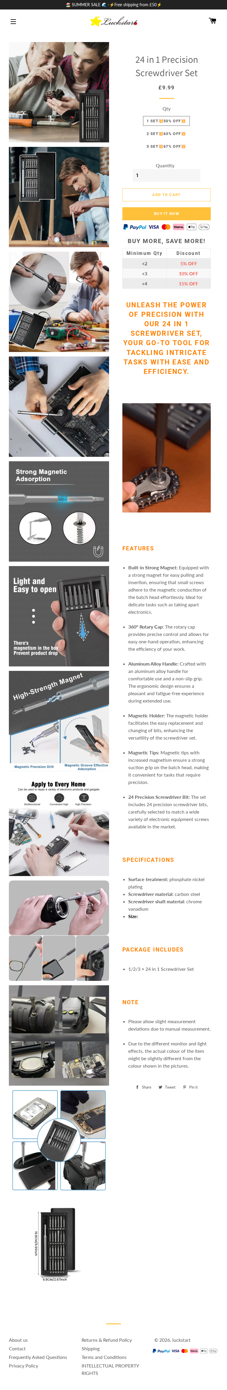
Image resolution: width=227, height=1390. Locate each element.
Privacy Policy (23, 1365)
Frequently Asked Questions (38, 1357)
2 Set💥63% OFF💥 (166, 133)
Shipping (91, 1348)
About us (18, 1340)
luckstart (181, 1340)
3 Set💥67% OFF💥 (166, 146)
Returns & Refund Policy (107, 1340)
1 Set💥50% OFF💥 (166, 121)
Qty (167, 108)
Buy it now (166, 213)
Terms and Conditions (104, 1357)
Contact (17, 1348)
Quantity (165, 165)
